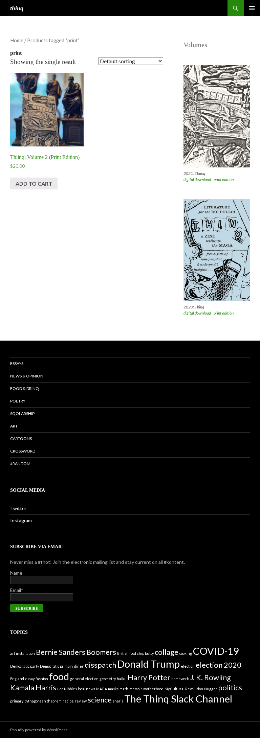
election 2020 (218, 664)
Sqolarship (22, 413)
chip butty (145, 653)
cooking (185, 653)
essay (30, 678)
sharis (118, 701)
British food (126, 653)
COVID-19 (216, 651)
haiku (122, 678)
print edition (224, 179)
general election (84, 678)
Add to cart (34, 183)
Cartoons (21, 438)
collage (166, 651)
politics (230, 687)
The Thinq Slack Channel (178, 699)
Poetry (17, 400)
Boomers (101, 651)
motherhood (153, 689)
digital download (197, 179)
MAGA (101, 689)
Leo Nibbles (67, 689)
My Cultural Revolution (184, 689)
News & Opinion (26, 375)
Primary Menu (252, 8)
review (81, 701)
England (17, 678)
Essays (16, 363)
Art (14, 426)
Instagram (21, 520)
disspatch (100, 664)
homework (180, 678)
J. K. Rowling (210, 677)
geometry (108, 678)
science (100, 699)
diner (79, 666)
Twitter (18, 508)
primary (16, 701)
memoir (135, 689)
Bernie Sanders (60, 651)
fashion (42, 678)
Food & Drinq (24, 388)
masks (113, 689)
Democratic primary (56, 666)
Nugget (210, 689)
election (188, 666)
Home (16, 40)
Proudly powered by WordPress (39, 729)
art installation (22, 653)
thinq (16, 8)
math (124, 689)
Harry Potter (149, 677)
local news (86, 689)
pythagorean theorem (43, 701)
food (59, 676)
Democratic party (24, 666)
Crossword (22, 451)
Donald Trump (148, 664)
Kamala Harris (33, 687)
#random (20, 463)
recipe (68, 701)
